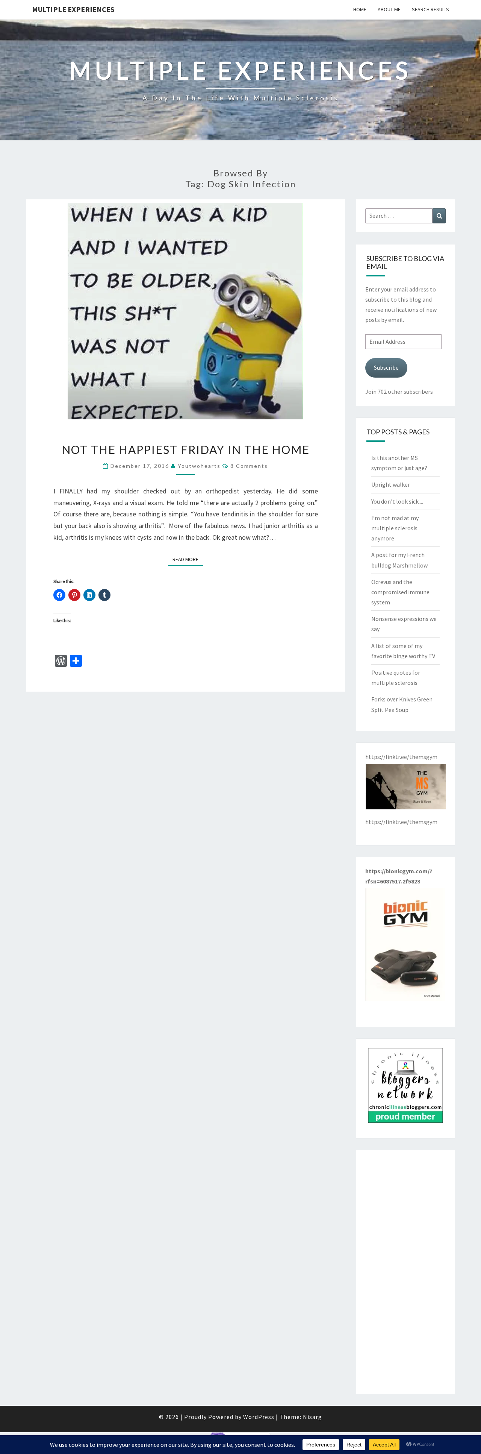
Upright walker (390, 484)
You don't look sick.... (397, 501)
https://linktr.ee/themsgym (401, 822)
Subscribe (386, 367)
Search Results (430, 9)
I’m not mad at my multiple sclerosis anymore (395, 528)
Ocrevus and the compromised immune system (400, 592)
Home (359, 9)
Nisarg (312, 1417)
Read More (187, 559)
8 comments (249, 466)
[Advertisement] (405, 1272)
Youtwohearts (199, 466)
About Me (389, 9)
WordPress (258, 1417)
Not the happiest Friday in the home (186, 449)
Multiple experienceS (73, 9)
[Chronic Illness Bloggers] (405, 1087)
